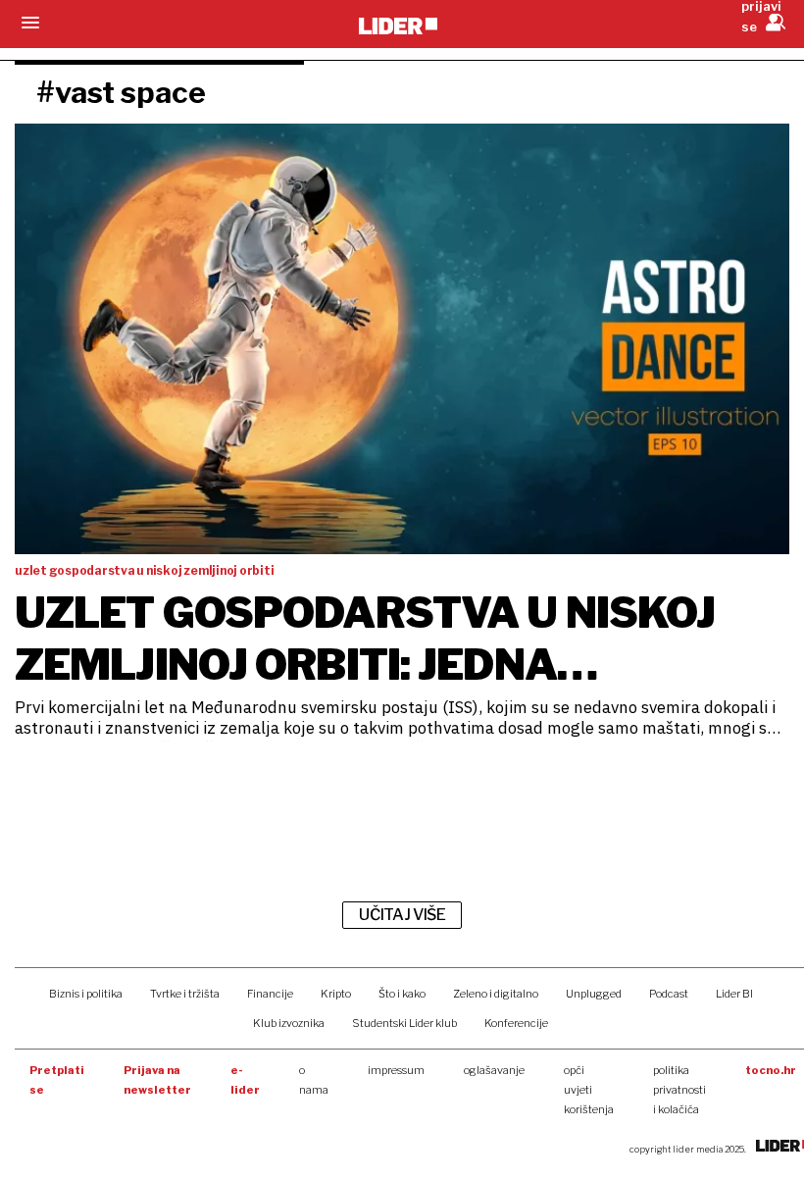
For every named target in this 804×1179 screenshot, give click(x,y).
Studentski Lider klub (404, 1023)
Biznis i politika (86, 993)
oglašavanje (494, 1070)
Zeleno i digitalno (495, 993)
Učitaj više (402, 914)
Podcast (668, 993)
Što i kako (402, 993)
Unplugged (594, 993)
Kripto (336, 993)
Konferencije (516, 1023)
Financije (270, 993)
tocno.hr (770, 1070)
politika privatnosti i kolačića (679, 1089)
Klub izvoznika (289, 1023)
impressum (396, 1070)
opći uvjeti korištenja (589, 1089)
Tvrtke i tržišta (185, 993)
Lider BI (734, 993)
